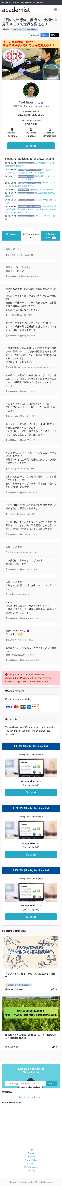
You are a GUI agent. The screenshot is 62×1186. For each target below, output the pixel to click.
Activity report (50, 236)
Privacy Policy (31, 1160)
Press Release (31, 1167)
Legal (30, 1150)
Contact (30, 1163)
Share (45, 35)
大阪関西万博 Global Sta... (42, 189)
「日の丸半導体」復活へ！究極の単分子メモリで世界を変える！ (30, 22)
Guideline (31, 1156)
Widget (36, 35)
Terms (31, 1153)
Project (12, 234)
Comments (32, 236)
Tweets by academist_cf (31, 1097)
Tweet (55, 35)
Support (31, 145)
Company (31, 1170)
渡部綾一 (12, 552)
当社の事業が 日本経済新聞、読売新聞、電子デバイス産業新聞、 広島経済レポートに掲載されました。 (30, 209)
